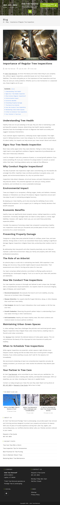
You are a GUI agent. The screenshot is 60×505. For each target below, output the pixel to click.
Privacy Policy (35, 494)
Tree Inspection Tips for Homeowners (15, 448)
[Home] (3, 22)
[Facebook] (6, 493)
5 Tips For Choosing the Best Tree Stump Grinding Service (48, 409)
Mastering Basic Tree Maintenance (14, 458)
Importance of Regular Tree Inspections (22, 22)
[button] (30, 11)
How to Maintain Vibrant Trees (12, 455)
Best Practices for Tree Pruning (13, 451)
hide (13, 88)
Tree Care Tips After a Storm (12, 445)
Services (8, 337)
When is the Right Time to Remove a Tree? (11, 408)
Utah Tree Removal (29, 4)
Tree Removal (12, 374)
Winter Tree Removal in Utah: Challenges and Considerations (30, 409)
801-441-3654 (10, 5)
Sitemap (33, 492)
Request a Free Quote (21, 385)
